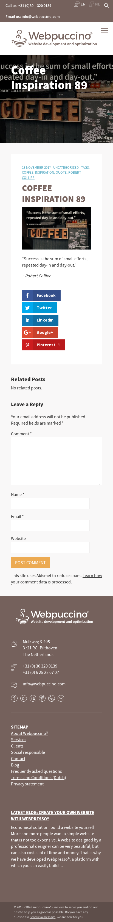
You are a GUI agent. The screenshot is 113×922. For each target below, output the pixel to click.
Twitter (23, 698)
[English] (80, 4)
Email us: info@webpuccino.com (32, 16)
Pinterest (42, 698)
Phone (51, 698)
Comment (21, 433)
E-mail (61, 698)
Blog (15, 765)
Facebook (14, 698)
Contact (18, 758)
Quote (61, 172)
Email (17, 516)
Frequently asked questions (36, 771)
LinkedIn (33, 698)
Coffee (27, 172)
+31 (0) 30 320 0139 (40, 666)
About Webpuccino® (29, 733)
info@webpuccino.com (44, 683)
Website (18, 538)
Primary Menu (104, 31)
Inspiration (44, 172)
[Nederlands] (94, 4)
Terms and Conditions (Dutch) (38, 777)
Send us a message (42, 917)
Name (17, 494)
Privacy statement (27, 784)
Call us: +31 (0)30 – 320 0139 (28, 5)
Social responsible (28, 752)
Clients (17, 746)
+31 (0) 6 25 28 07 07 (41, 672)
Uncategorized (66, 167)
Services (18, 739)
